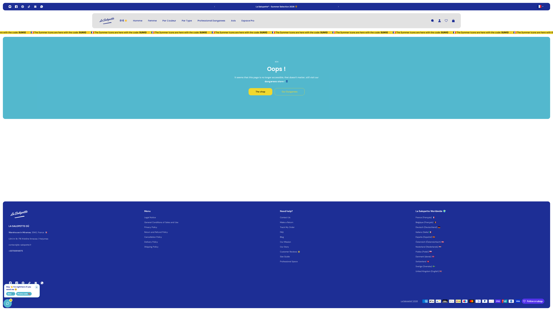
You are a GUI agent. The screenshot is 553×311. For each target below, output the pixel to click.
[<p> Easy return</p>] (276, 6)
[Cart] (453, 21)
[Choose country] (540, 6)
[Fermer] (45, 237)
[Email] (35, 6)
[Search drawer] (432, 21)
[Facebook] (16, 6)
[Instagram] (10, 6)
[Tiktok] (29, 6)
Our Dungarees (290, 91)
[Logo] (106, 20)
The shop (260, 91)
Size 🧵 (11, 294)
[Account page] (439, 21)
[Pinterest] (22, 6)
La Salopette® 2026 (409, 301)
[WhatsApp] (41, 6)
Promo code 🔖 (24, 294)
